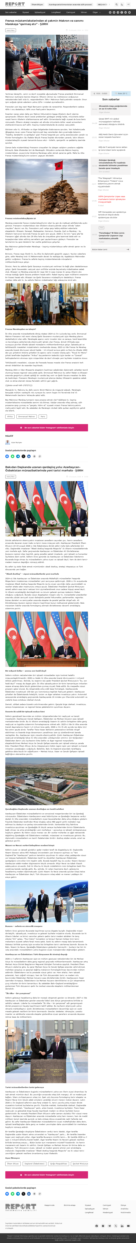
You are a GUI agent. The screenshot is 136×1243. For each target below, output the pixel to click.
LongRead (89, 1212)
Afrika (10, 416)
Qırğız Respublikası (58, 1164)
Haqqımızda (49, 1205)
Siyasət (88, 1205)
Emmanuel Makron (26, 416)
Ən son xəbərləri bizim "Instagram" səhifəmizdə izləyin (49, 428)
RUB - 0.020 (101, 93)
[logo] (15, 4)
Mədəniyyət (108, 1212)
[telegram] (118, 12)
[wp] (12, 456)
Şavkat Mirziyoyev (81, 1164)
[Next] (108, 4)
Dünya (123, 1205)
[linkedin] (125, 12)
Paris (43, 416)
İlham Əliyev (37, 4)
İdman (105, 1209)
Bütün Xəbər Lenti (99, 249)
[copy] (39, 456)
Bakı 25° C (122, 93)
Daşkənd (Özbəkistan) (34, 1164)
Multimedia (126, 1212)
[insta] (114, 12)
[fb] (110, 12)
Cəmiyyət (107, 1205)
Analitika (11, 30)
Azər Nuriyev (16, 442)
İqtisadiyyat (90, 1209)
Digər (95, 12)
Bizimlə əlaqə (69, 1205)
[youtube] (129, 12)
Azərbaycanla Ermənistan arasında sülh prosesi (70, 4)
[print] (34, 456)
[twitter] (121, 12)
